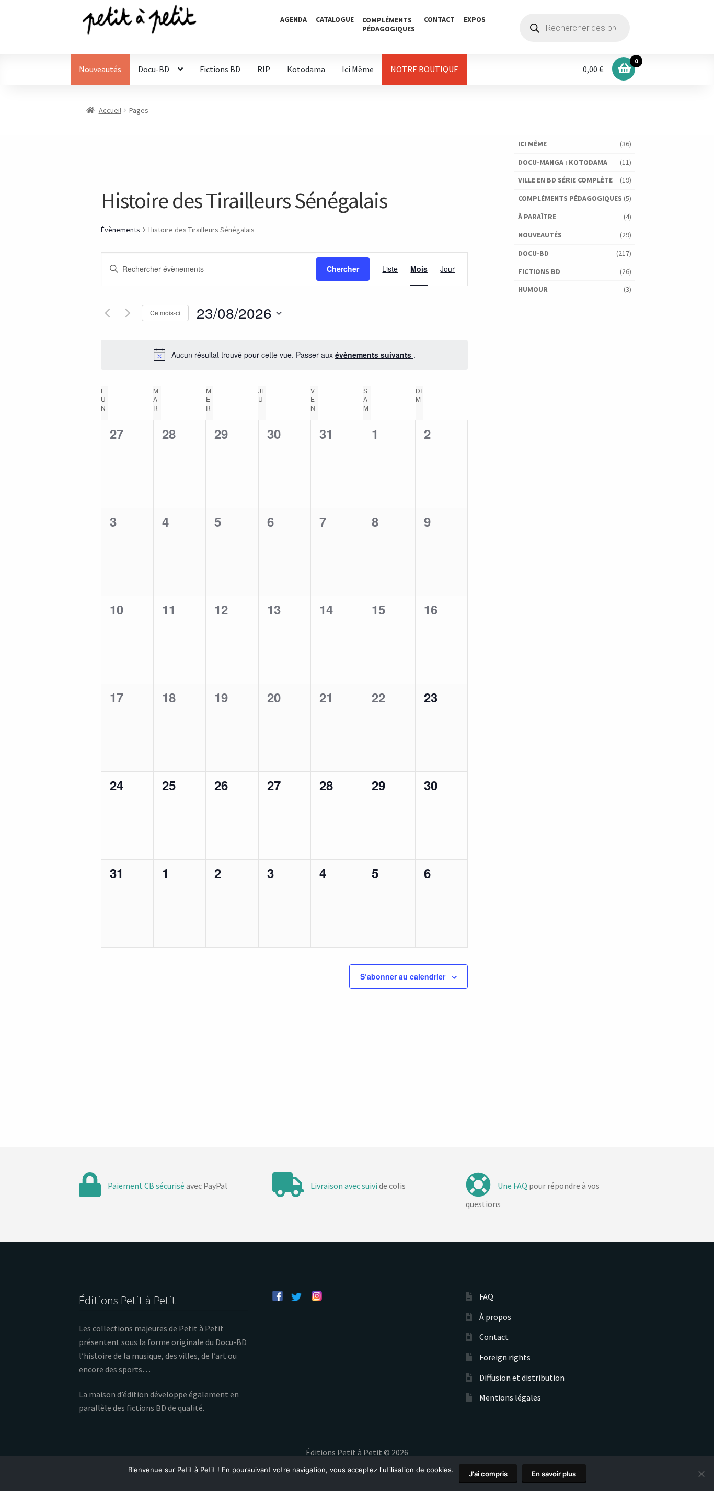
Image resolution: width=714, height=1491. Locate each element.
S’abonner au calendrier (402, 976)
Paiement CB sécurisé (146, 1185)
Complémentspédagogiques (388, 24)
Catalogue (335, 19)
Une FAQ (512, 1185)
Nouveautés (100, 69)
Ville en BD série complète (565, 180)
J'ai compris (488, 1474)
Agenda (293, 19)
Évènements (120, 229)
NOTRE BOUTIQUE (424, 69)
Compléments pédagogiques (570, 198)
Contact (439, 19)
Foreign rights (505, 1357)
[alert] (284, 354)
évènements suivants (374, 354)
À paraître (537, 216)
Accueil (110, 110)
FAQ (486, 1296)
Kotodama (306, 69)
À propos (495, 1317)
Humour (533, 289)
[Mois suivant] (127, 313)
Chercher (343, 269)
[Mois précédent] (107, 313)
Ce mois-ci (165, 312)
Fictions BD (220, 69)
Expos (475, 19)
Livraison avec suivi (343, 1185)
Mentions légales (510, 1397)
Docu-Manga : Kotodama (562, 162)
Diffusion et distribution (522, 1377)
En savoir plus (554, 1474)
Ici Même (358, 69)
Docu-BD (153, 69)
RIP (263, 69)
